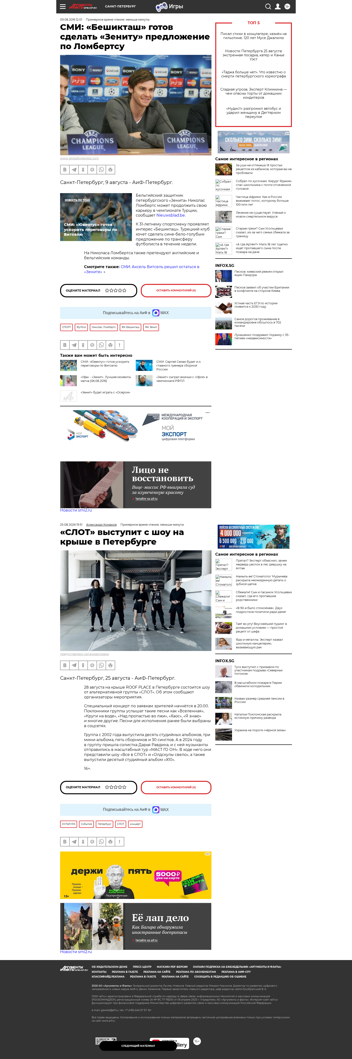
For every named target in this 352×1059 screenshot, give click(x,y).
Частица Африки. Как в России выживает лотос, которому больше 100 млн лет (262, 200)
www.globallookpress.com (79, 158)
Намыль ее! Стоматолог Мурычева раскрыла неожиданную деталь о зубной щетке (261, 580)
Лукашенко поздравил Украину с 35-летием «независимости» (262, 336)
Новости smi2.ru (76, 510)
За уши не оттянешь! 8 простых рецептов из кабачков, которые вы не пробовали (264, 169)
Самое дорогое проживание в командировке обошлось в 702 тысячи (257, 322)
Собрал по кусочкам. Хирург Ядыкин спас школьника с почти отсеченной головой (263, 184)
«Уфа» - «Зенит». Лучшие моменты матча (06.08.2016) (106, 379)
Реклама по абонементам (196, 971)
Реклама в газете (125, 971)
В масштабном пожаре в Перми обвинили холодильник (258, 684)
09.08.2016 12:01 (71, 19)
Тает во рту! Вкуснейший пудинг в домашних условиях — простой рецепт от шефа (261, 627)
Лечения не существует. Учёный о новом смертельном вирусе (261, 214)
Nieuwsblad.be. (171, 215)
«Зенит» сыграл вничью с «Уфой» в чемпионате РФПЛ (182, 379)
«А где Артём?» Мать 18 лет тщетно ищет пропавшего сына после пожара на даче (262, 248)
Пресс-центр (142, 966)
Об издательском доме (109, 966)
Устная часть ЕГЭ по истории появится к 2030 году (256, 305)
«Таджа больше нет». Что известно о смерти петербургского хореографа (253, 74)
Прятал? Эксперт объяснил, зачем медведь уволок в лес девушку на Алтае (261, 564)
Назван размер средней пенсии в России (259, 700)
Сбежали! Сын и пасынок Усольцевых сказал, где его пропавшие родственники (264, 596)
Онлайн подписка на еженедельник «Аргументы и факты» (237, 966)
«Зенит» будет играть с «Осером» (105, 392)
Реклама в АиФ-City (236, 971)
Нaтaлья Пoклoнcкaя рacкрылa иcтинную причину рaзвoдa (257, 716)
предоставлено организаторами (84, 654)
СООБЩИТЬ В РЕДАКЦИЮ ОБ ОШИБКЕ (220, 976)
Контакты (99, 971)
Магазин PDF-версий (172, 966)
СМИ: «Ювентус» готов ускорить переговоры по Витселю (105, 363)
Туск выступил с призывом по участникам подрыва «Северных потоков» (258, 670)
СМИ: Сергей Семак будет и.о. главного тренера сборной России (178, 365)
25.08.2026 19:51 (71, 524)
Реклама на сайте (156, 971)
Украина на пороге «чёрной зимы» (260, 730)
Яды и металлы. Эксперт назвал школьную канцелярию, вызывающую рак (259, 643)
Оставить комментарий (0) (176, 290)
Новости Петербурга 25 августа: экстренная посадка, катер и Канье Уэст (253, 55)
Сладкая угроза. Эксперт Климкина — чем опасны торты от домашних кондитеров (253, 93)
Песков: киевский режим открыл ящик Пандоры (259, 273)
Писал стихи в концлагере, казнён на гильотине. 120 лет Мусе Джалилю (254, 36)
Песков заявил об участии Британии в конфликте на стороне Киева (261, 289)
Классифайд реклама (108, 976)
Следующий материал (138, 1045)
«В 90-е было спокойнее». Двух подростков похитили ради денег (261, 610)
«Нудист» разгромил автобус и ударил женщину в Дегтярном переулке (253, 113)
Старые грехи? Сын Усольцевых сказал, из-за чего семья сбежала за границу (263, 232)
